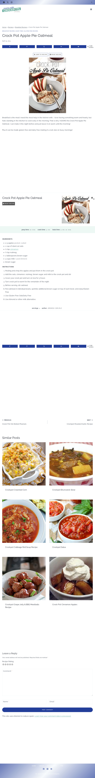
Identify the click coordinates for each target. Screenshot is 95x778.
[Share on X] (44, 46)
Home (4, 27)
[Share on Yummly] (61, 46)
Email (52, 702)
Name (6, 702)
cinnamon (14, 249)
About (41, 766)
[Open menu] (91, 9)
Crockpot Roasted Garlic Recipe (80, 422)
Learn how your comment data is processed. (53, 716)
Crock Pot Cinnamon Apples (64, 604)
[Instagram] (11, 2)
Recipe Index (52, 766)
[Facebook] (4, 2)
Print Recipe (56, 54)
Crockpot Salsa (59, 547)
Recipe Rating (8, 661)
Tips (61, 766)
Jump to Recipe (41, 54)
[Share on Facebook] (10, 46)
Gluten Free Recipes (31, 31)
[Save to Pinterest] (27, 46)
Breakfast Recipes (21, 27)
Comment (7, 671)
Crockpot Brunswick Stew (63, 490)
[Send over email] (78, 46)
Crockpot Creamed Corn (16, 490)
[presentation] (24, 463)
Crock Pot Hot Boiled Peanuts (14, 422)
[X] (7, 2)
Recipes (10, 27)
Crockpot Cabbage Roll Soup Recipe (21, 547)
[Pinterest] (51, 769)
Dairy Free (19, 31)
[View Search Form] (92, 2)
